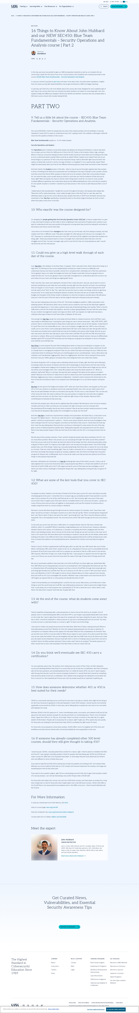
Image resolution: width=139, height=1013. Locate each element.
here (66, 803)
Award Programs (116, 977)
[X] (28, 1005)
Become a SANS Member (118, 963)
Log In (106, 1)
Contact (73, 963)
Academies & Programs (98, 966)
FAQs (72, 966)
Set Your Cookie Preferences (96, 1009)
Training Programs (97, 959)
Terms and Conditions (83, 1002)
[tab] (23, 6)
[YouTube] (33, 1005)
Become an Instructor (117, 966)
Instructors (55, 966)
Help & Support (76, 959)
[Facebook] (37, 1005)
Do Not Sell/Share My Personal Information (102, 1002)
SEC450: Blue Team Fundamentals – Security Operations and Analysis (60, 77)
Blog (12, 15)
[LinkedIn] (24, 1005)
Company (54, 959)
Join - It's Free (115, 1)
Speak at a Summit (116, 973)
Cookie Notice (119, 1002)
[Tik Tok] (42, 1005)
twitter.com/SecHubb (58, 817)
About (53, 963)
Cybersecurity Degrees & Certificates (98, 984)
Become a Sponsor (116, 970)
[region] (69, 1009)
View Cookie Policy (53, 1009)
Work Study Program (97, 963)
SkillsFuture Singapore (98, 979)
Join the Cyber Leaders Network (118, 982)
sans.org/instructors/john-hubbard (61, 812)
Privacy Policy (72, 1002)
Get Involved (115, 959)
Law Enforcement (96, 976)
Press (53, 973)
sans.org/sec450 (52, 807)
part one (57, 82)
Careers (53, 970)
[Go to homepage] (14, 6)
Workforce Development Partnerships (98, 971)
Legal (73, 970)
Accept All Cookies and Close (116, 1009)
